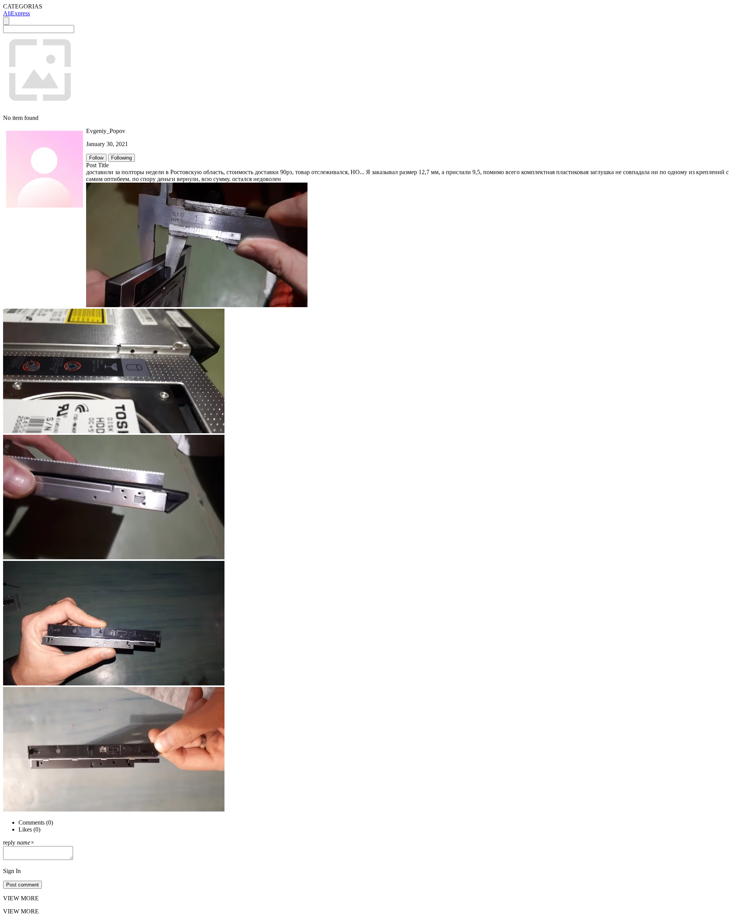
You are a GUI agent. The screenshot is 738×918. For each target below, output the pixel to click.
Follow (96, 158)
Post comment (22, 885)
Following (121, 158)
